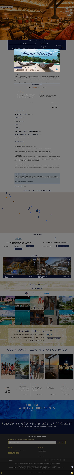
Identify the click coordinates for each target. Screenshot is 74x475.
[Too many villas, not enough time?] (71, 467)
